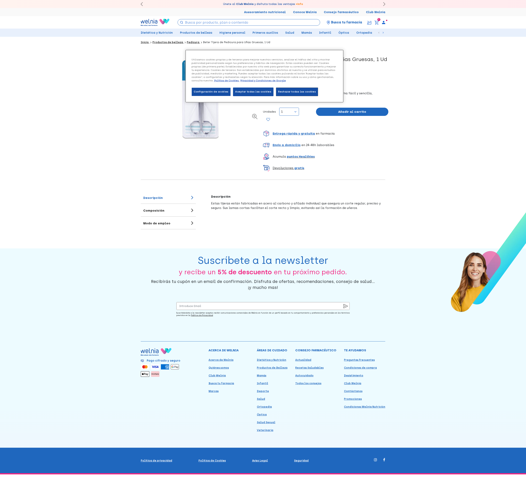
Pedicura (193, 42)
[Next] (382, 4)
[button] (325, 133)
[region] (264, 76)
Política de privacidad (156, 460)
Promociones (353, 398)
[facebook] (384, 460)
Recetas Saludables (309, 367)
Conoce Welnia (305, 12)
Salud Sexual (266, 422)
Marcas (214, 391)
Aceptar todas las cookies (253, 91)
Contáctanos (353, 391)
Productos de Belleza (272, 367)
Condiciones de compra (360, 367)
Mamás (306, 33)
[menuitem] (383, 22)
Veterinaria (265, 430)
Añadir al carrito (352, 112)
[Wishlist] (268, 120)
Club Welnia (375, 12)
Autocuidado (304, 375)
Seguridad (301, 460)
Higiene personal (232, 33)
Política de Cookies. (226, 80)
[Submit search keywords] (182, 22)
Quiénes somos (219, 367)
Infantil (325, 33)
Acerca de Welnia (221, 359)
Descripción (153, 198)
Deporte (263, 391)
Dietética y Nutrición (157, 33)
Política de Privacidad (202, 315)
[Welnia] (155, 22)
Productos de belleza (196, 33)
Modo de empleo (156, 223)
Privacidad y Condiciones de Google (263, 80)
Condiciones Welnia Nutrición (364, 406)
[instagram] (375, 460)
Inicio (145, 42)
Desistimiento (353, 375)
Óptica (343, 33)
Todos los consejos (308, 383)
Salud (289, 33)
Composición (153, 210)
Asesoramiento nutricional (265, 12)
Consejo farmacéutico (341, 12)
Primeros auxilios (265, 33)
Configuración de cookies (211, 91)
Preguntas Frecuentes (359, 359)
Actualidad (303, 359)
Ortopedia (364, 33)
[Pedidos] (369, 22)
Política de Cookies (212, 460)
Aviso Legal (260, 460)
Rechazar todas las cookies (297, 91)
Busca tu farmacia (221, 383)
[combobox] (249, 22)
